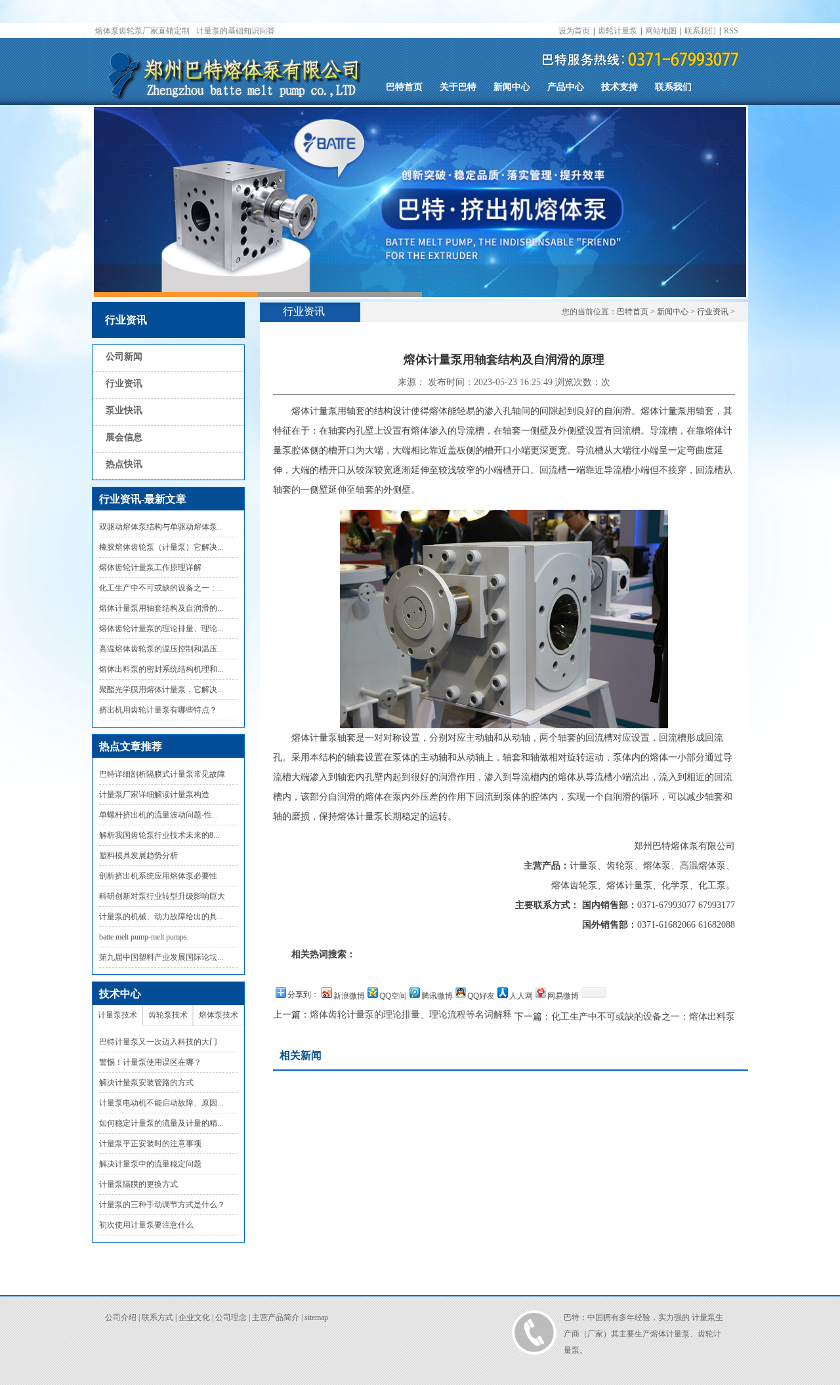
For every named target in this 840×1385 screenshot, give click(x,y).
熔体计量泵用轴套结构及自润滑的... (161, 608)
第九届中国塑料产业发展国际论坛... (161, 957)
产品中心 (565, 87)
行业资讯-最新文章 (142, 499)
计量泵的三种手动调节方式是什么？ (162, 1204)
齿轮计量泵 (617, 30)
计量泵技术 (117, 1015)
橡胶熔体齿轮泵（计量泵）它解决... (161, 547)
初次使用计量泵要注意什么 (146, 1225)
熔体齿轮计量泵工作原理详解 (150, 567)
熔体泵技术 (218, 1015)
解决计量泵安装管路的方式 (146, 1082)
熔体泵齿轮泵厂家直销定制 (142, 30)
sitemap (316, 1317)
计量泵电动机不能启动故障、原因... (161, 1102)
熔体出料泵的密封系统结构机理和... (161, 669)
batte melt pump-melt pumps (143, 936)
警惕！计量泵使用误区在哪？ (150, 1062)
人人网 (521, 996)
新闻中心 (512, 87)
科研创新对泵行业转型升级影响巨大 (162, 896)
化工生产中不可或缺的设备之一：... (161, 587)
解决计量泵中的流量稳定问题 (150, 1163)
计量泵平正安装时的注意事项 (150, 1143)
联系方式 (157, 1317)
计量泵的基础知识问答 (235, 30)
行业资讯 (126, 319)
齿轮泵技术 (168, 1015)
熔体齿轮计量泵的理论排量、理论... (161, 628)
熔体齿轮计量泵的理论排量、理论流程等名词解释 (411, 1015)
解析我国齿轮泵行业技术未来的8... (159, 835)
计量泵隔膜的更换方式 (138, 1184)
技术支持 (619, 87)
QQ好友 (481, 996)
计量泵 (703, 1317)
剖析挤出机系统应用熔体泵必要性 (158, 875)
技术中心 (120, 993)
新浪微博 (349, 996)
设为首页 (574, 30)
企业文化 (194, 1317)
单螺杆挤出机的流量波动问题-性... (158, 814)
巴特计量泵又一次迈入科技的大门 (158, 1041)
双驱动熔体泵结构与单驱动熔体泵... (161, 526)
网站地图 (661, 30)
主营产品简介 (275, 1317)
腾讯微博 (437, 996)
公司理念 (231, 1317)
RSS (731, 30)
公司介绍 (120, 1317)
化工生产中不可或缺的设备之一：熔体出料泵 (643, 1017)
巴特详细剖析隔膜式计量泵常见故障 (162, 774)
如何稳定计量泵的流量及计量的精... (161, 1123)
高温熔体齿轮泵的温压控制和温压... (161, 648)
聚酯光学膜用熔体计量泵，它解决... (161, 689)
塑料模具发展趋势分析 (138, 855)
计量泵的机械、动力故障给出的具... (161, 916)
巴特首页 (404, 87)
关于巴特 (458, 87)
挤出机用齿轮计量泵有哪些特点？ (158, 709)
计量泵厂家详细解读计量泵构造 (154, 794)
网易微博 (563, 996)
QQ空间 (393, 996)
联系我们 (700, 30)
